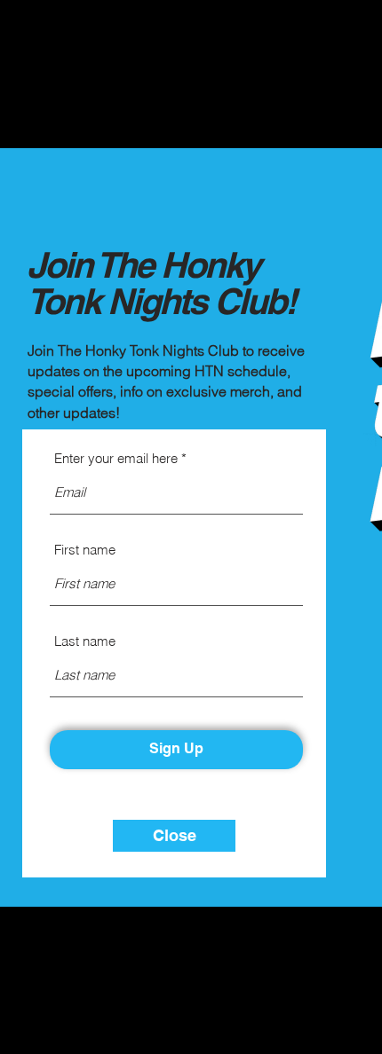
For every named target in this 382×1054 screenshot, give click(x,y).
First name (84, 549)
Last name (84, 641)
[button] (174, 835)
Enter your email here (116, 458)
